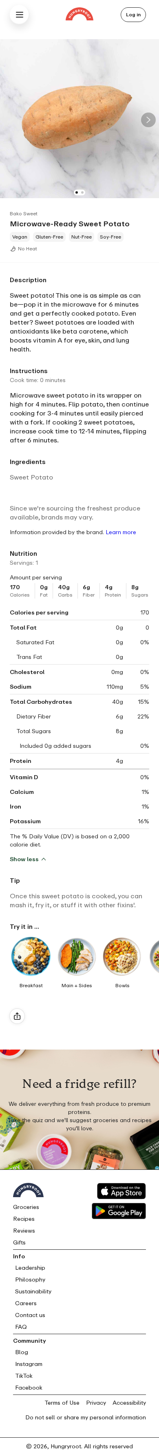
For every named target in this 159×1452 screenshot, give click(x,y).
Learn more (121, 531)
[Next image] (148, 120)
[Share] (17, 1016)
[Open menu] (19, 14)
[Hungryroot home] (79, 15)
